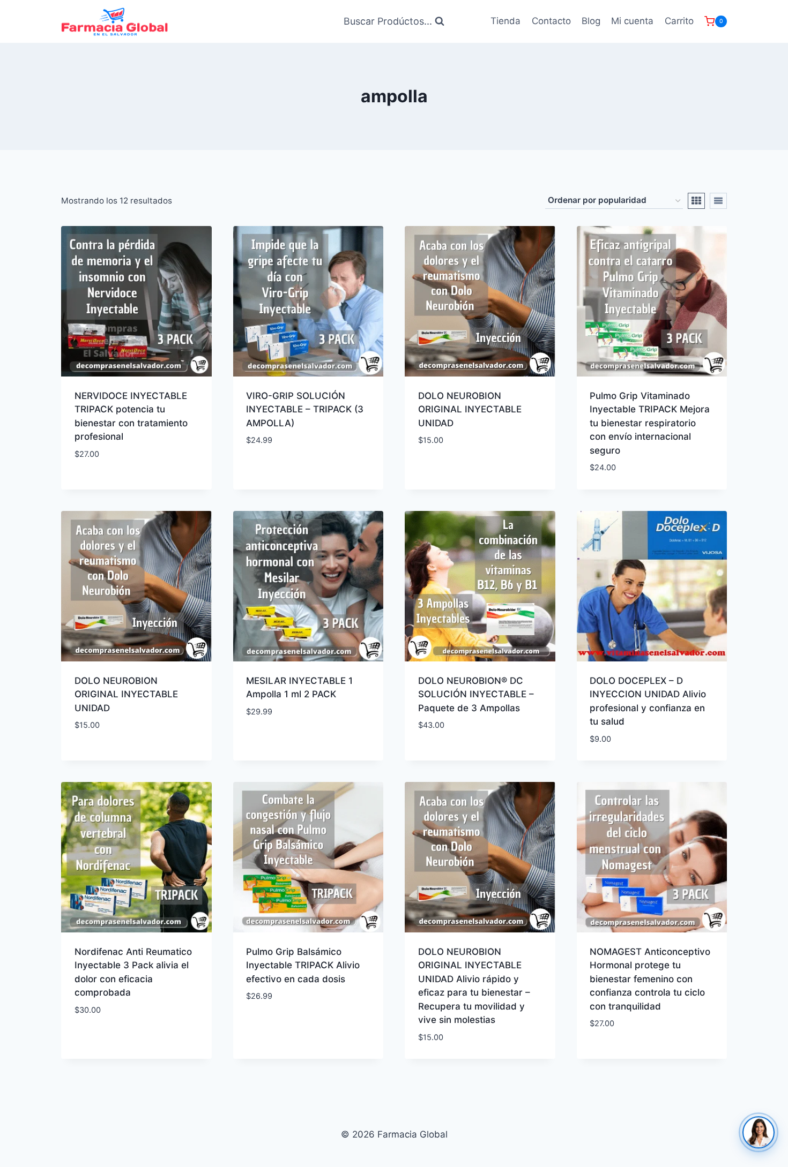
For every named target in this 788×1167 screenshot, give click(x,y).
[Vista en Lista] (718, 201)
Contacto (551, 21)
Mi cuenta (632, 21)
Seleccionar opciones (124, 485)
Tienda (505, 21)
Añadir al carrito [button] (286, 472)
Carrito (679, 21)
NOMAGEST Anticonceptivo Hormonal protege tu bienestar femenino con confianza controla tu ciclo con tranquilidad (650, 979)
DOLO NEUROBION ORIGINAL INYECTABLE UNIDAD (470, 409)
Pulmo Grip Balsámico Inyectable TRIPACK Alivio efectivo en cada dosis (303, 965)
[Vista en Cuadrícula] (696, 201)
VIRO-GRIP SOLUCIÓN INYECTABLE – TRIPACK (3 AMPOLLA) (304, 409)
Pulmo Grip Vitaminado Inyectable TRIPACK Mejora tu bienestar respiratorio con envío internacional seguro (650, 423)
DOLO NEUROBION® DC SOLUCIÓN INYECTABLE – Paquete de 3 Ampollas (476, 694)
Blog (591, 21)
